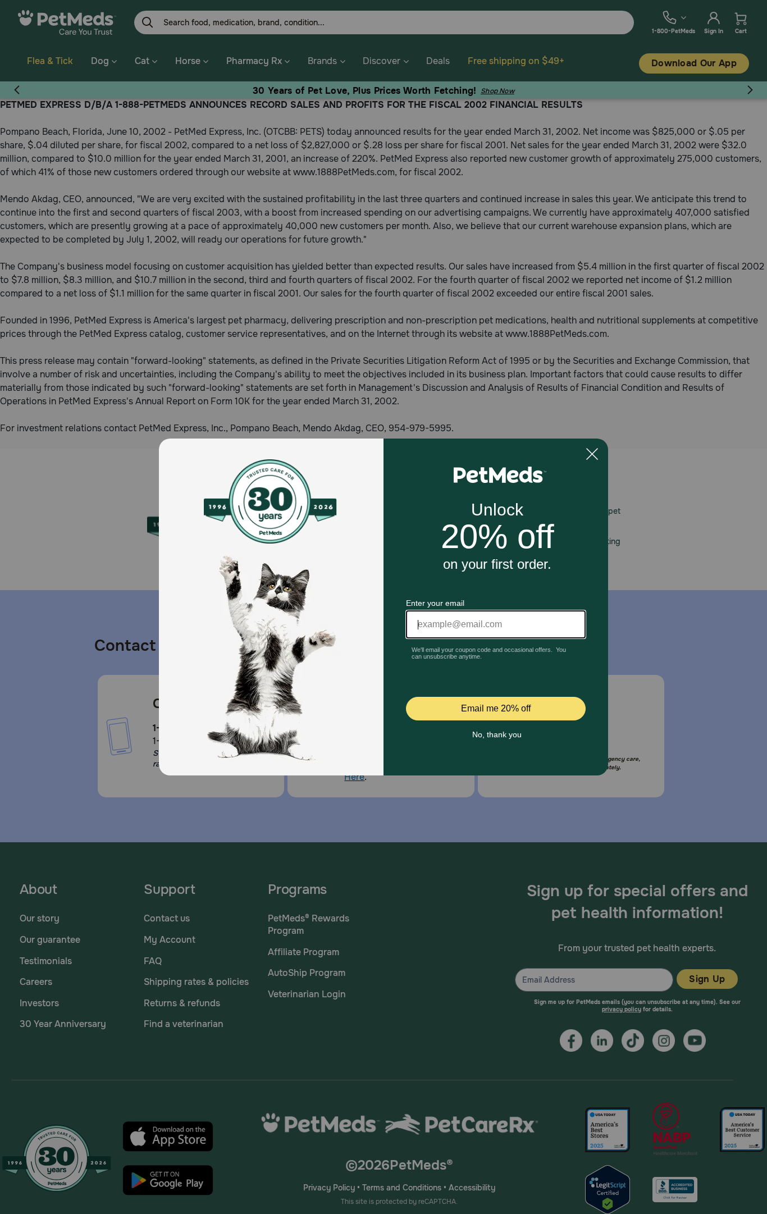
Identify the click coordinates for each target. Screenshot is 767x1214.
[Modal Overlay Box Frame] (383, 607)
